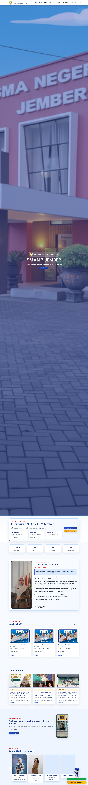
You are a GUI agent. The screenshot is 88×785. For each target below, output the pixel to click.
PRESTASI (46, 2)
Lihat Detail (12, 655)
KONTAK (71, 2)
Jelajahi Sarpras (13, 733)
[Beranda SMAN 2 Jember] (11, 3)
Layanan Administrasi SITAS (77, 782)
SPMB (80, 2)
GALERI (58, 2)
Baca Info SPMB (70, 528)
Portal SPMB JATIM (70, 531)
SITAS (76, 2)
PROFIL (40, 2)
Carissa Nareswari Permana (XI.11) (42, 644)
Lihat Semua (75, 751)
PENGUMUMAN (65, 2)
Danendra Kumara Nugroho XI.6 (17, 644)
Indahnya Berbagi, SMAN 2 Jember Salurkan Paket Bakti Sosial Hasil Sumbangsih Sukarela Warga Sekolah (43, 694)
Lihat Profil (44, 267)
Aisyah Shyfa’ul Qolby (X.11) (64, 644)
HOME (36, 2)
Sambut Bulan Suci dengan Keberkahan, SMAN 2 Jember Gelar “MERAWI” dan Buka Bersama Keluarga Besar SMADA (67, 694)
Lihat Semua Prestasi (73, 624)
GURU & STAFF (52, 2)
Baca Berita (12, 702)
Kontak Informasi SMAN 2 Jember (77, 778)
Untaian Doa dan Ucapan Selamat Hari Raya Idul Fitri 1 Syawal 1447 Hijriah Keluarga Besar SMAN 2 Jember (19, 694)
